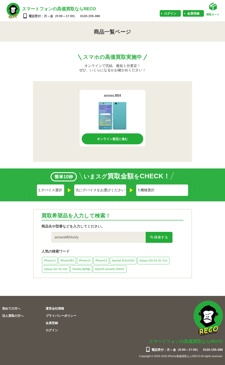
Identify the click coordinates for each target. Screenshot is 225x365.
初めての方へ (11, 308)
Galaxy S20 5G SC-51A (153, 260)
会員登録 (193, 13)
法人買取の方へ (13, 315)
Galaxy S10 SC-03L (56, 269)
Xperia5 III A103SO (123, 260)
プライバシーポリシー (61, 315)
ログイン (170, 13)
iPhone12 (101, 260)
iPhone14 (50, 260)
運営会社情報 (55, 308)
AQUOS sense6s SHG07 (110, 269)
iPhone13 (85, 260)
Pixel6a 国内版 (81, 269)
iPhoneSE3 (67, 260)
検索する (160, 237)
